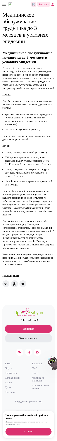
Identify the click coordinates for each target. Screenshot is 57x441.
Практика (10, 392)
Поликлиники (12, 377)
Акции (8, 382)
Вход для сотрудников (26, 401)
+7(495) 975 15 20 (28, 320)
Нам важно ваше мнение (40, 387)
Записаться (43, 4)
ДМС (34, 368)
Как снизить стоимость (38, 379)
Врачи (8, 363)
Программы (11, 373)
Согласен (28, 431)
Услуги (8, 368)
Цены (8, 387)
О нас (35, 373)
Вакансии (37, 363)
